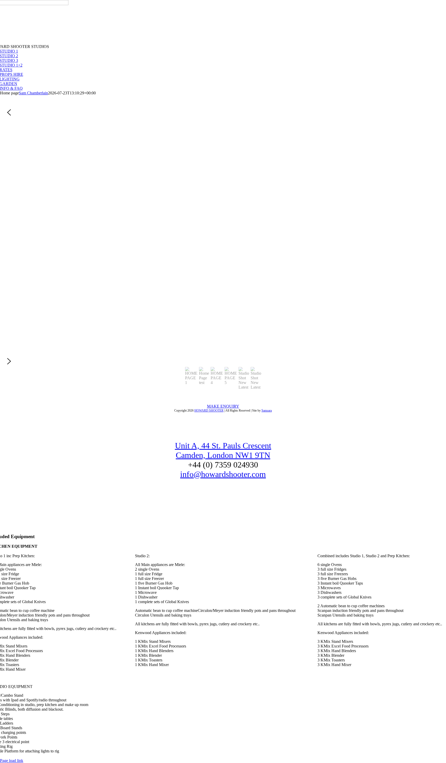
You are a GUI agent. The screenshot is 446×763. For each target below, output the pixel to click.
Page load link (11, 760)
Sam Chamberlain (33, 93)
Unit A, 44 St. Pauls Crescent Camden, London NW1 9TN (223, 450)
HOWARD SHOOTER (209, 410)
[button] (223, 112)
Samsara (266, 410)
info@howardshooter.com (223, 474)
